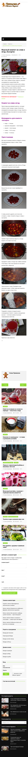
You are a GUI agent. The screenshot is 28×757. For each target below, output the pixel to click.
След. (22, 385)
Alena (4, 608)
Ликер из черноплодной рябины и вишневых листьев (13, 465)
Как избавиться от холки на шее (18, 711)
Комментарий (6, 562)
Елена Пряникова (6, 55)
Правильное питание (13, 516)
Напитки (5, 56)
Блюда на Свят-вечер (8, 639)
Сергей (5, 603)
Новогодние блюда (8, 636)
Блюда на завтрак (7, 650)
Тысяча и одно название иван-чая (13, 519)
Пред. (5, 385)
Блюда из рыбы (7, 656)
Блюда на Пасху (7, 642)
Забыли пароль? (16, 675)
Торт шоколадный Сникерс (17, 746)
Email (3, 576)
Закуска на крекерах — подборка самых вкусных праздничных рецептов (18, 731)
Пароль (5, 670)
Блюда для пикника (8, 633)
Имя (3, 570)
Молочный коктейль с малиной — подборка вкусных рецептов (13, 491)
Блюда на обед (6, 653)
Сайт (3, 582)
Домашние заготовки (8, 462)
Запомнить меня (18, 673)
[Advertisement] (14, 22)
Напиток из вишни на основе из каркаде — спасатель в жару (13, 409)
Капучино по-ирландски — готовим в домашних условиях (14, 437)
